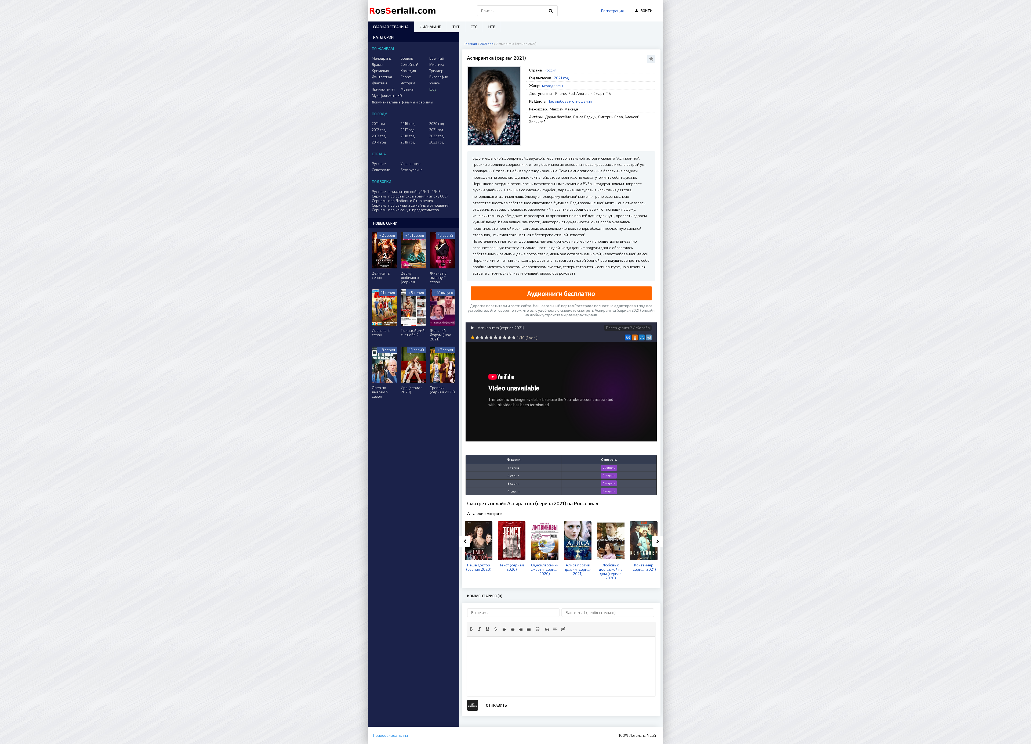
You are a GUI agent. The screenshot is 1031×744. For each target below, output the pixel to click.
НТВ (491, 26)
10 (513, 337)
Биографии (438, 77)
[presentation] (471, 629)
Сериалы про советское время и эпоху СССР (410, 196)
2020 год (436, 123)
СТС (474, 26)
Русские (379, 163)
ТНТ (456, 26)
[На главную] (404, 10)
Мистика (436, 64)
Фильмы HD (430, 26)
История (408, 83)
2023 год (436, 142)
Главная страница (391, 26)
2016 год (408, 123)
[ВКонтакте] (628, 337)
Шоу (432, 89)
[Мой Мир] (642, 337)
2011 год (378, 123)
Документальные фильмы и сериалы (402, 102)
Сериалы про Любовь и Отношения (402, 200)
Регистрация (612, 10)
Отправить (496, 705)
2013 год (379, 136)
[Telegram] (649, 337)
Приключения (383, 89)
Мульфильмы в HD (387, 96)
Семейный (409, 64)
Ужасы (434, 83)
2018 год (408, 136)
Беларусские (412, 170)
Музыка (407, 89)
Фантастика (382, 77)
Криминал (380, 71)
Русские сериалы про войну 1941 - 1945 (406, 191)
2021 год (561, 78)
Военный (436, 58)
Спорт (406, 77)
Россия (550, 70)
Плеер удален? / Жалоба (628, 327)
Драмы (377, 64)
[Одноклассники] (635, 337)
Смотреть (609, 467)
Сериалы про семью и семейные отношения (410, 205)
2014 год (379, 142)
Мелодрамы (382, 58)
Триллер (436, 71)
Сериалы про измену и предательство (405, 209)
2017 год (408, 130)
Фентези (379, 83)
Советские (381, 170)
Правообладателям (390, 735)
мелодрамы (552, 85)
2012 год (379, 130)
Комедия (408, 71)
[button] (471, 629)
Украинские (410, 163)
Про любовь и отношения (569, 101)
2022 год (436, 136)
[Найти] (551, 10)
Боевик (407, 58)
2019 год (408, 142)
